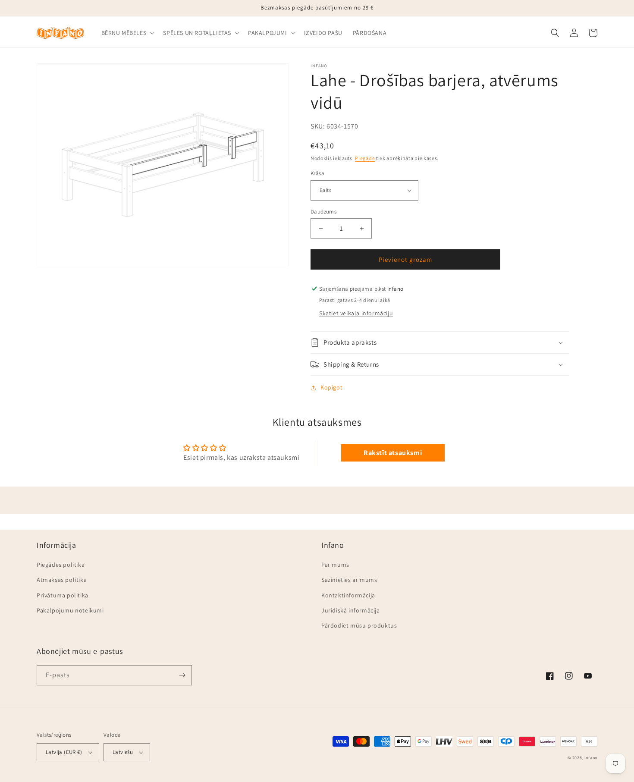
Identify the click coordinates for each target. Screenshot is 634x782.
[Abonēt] (182, 675)
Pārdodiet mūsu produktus (359, 625)
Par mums (335, 564)
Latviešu (123, 752)
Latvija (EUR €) (64, 752)
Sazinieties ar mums (349, 580)
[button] (127, 33)
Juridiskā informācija (350, 610)
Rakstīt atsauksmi (393, 452)
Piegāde (365, 158)
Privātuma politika (62, 595)
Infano (590, 757)
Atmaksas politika (62, 580)
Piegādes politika (61, 564)
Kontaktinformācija (348, 595)
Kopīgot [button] (331, 387)
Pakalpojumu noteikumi (70, 610)
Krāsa (317, 173)
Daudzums (323, 211)
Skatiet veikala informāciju (356, 313)
